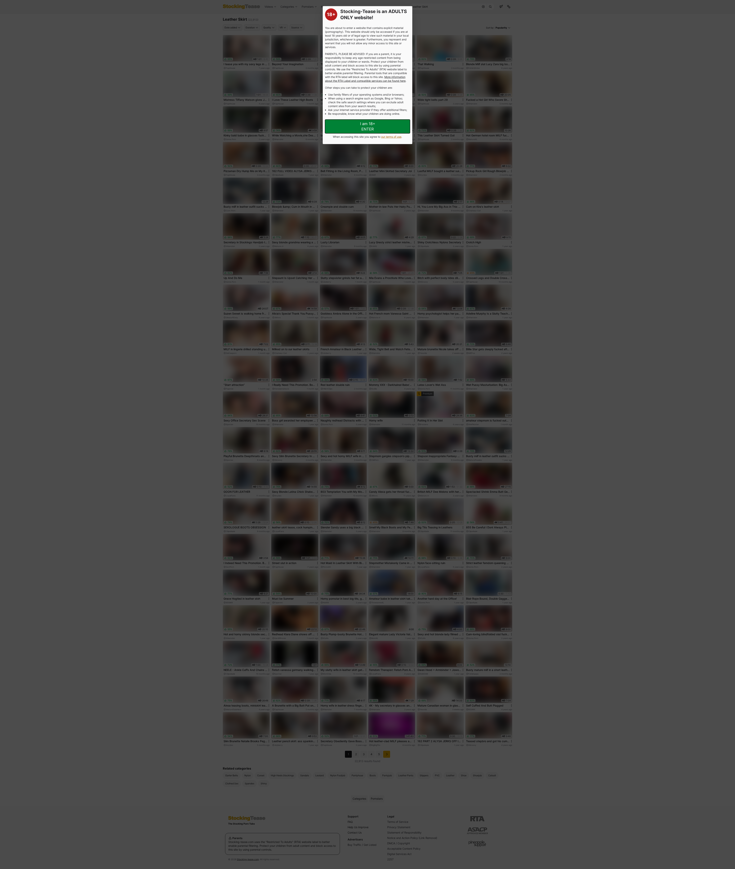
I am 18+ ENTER (367, 126)
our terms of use (391, 136)
